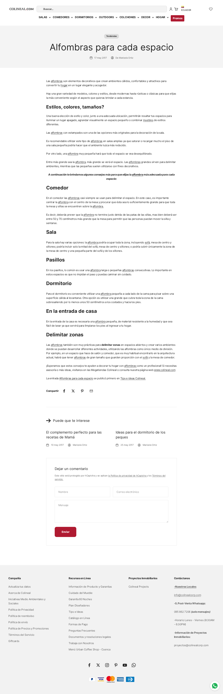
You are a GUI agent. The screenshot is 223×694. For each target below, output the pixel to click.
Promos (177, 18)
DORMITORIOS (84, 17)
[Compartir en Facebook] (64, 390)
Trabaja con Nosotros (81, 643)
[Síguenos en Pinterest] (116, 665)
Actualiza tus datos (19, 586)
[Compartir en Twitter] (73, 390)
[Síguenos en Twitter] (98, 665)
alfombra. (98, 206)
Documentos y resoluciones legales (90, 637)
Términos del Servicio (21, 634)
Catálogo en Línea (79, 618)
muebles (148, 120)
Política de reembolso (21, 616)
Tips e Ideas (76, 611)
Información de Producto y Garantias (90, 586)
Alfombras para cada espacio (76, 378)
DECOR (145, 17)
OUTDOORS (106, 17)
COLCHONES (128, 17)
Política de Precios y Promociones (28, 628)
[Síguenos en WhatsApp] (133, 665)
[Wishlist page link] (211, 9)
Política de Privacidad (21, 609)
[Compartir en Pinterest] (82, 390)
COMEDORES (61, 17)
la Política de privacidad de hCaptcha (127, 475)
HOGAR (160, 17)
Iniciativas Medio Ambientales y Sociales (26, 601)
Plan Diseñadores (79, 605)
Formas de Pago (78, 624)
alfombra (73, 153)
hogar (64, 85)
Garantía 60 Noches (80, 599)
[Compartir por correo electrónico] (91, 390)
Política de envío (18, 622)
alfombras (57, 81)
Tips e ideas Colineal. (133, 378)
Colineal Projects (139, 586)
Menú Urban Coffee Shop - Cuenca (89, 649)
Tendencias (111, 36)
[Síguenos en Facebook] (89, 665)
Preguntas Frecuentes (82, 630)
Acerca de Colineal (19, 593)
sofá (147, 242)
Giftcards (13, 641)
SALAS (43, 17)
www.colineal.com (164, 370)
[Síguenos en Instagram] (107, 665)
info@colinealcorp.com (187, 595)
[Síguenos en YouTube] (124, 665)
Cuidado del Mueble (81, 593)
